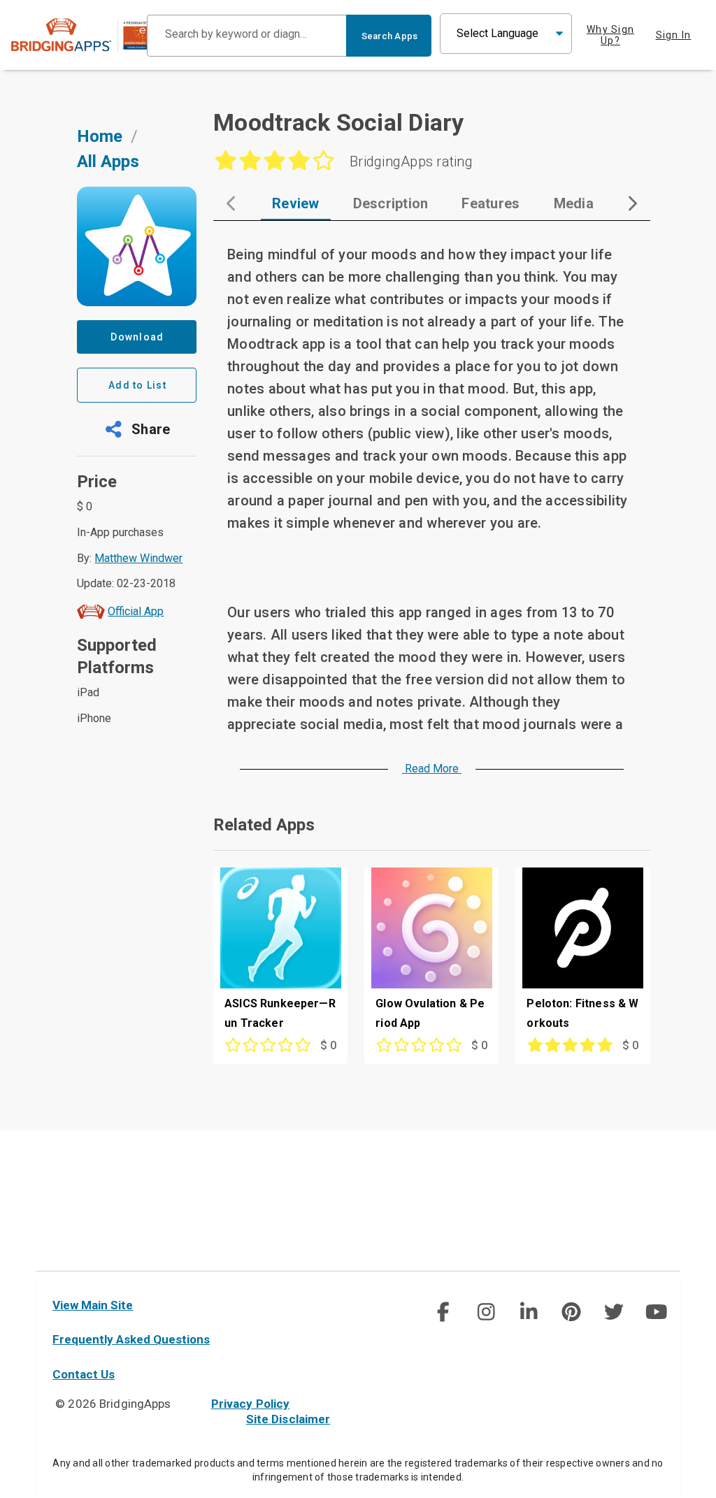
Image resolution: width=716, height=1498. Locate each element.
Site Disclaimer (288, 1419)
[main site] (79, 35)
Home (99, 136)
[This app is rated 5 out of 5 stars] (564, 1045)
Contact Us (83, 1374)
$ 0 (328, 1045)
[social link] (443, 1312)
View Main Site (92, 1305)
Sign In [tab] (674, 35)
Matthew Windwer (138, 558)
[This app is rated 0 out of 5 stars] (261, 1045)
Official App (136, 611)
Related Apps (264, 825)
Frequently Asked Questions (131, 1339)
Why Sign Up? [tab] (610, 35)
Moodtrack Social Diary (338, 122)
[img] (443, 1312)
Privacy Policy (250, 1404)
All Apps (108, 161)
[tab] (296, 203)
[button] (136, 429)
